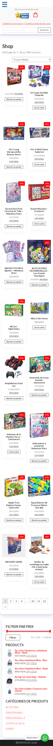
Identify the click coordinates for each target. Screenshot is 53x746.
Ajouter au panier (13, 99)
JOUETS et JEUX (15, 723)
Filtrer (12, 637)
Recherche (44, 30)
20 (32, 601)
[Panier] (35, 16)
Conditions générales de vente (37, 23)
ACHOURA (12, 707)
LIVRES (10, 728)
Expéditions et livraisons (13, 23)
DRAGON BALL (14, 712)
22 (44, 601)
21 (38, 601)
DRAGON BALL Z (15, 718)
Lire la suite (39, 107)
